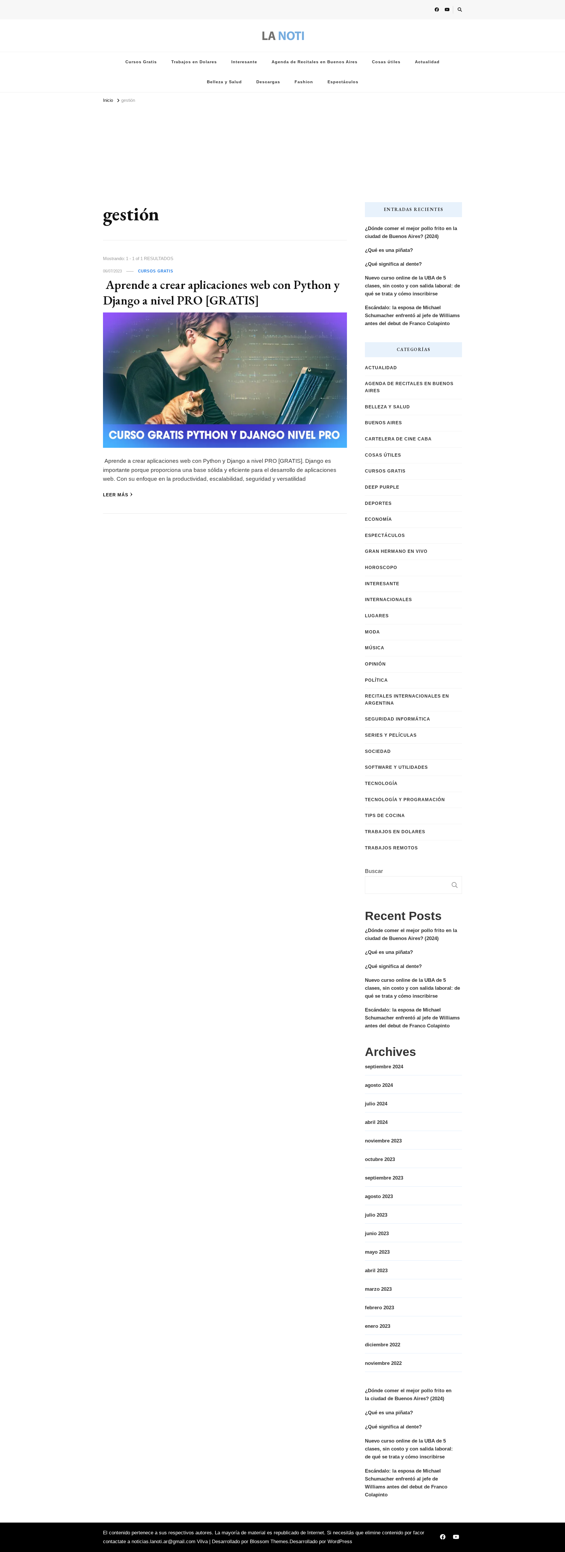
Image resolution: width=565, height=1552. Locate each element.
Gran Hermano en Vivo (396, 551)
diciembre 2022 (382, 1345)
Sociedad (378, 751)
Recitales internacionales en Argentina (407, 700)
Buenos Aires (383, 422)
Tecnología (381, 783)
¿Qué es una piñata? (389, 250)
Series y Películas (391, 735)
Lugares (377, 615)
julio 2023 (376, 1215)
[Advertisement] (282, 149)
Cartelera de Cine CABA (398, 439)
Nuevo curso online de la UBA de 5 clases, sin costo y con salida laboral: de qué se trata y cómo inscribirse (412, 286)
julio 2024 (376, 1104)
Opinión (375, 664)
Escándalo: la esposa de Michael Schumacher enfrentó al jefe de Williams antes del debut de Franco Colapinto (412, 315)
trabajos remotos (391, 848)
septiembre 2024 (384, 1066)
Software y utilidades (396, 767)
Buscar (374, 871)
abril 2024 (376, 1122)
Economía (378, 519)
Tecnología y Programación (405, 799)
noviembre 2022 (383, 1363)
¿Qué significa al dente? (393, 264)
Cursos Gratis (141, 62)
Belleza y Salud (224, 82)
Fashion (304, 82)
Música (374, 648)
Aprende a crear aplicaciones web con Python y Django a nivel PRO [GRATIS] (221, 292)
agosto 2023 (379, 1196)
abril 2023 (376, 1270)
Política (376, 680)
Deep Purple (382, 487)
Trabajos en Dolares (194, 62)
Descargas (268, 82)
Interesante (244, 62)
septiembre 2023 (384, 1178)
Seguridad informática (397, 719)
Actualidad (427, 62)
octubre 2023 (380, 1159)
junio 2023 (377, 1233)
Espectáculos (343, 82)
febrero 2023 (379, 1307)
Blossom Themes (269, 1541)
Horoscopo (381, 567)
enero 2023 (377, 1326)
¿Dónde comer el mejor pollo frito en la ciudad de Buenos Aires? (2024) (411, 232)
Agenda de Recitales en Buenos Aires (315, 62)
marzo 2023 (378, 1289)
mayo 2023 (377, 1252)
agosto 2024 (379, 1085)
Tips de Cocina (385, 815)
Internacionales (388, 599)
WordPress (340, 1541)
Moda (372, 632)
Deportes (378, 503)
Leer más (115, 495)
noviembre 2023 (383, 1141)
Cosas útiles (386, 62)
